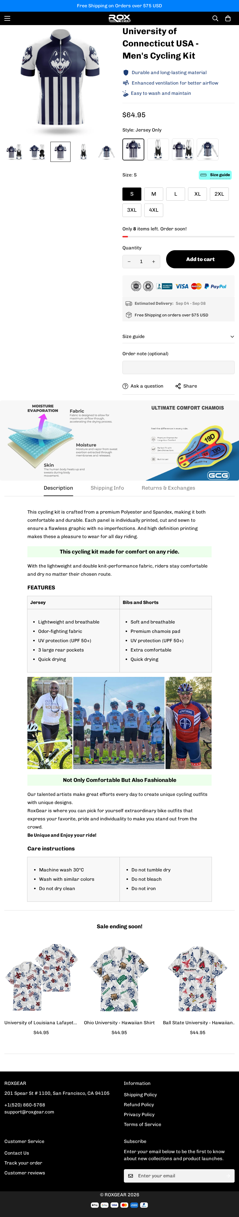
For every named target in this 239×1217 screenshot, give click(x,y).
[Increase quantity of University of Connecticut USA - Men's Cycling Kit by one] (153, 261)
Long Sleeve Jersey (208, 149)
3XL (132, 210)
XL (197, 194)
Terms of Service (142, 1124)
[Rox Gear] (120, 18)
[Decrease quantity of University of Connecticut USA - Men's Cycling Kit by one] (129, 261)
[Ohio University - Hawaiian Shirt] (120, 979)
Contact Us (16, 1153)
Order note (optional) (145, 353)
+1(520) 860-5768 (24, 1105)
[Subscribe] (228, 1176)
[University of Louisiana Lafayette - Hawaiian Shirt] (41, 979)
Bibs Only (158, 149)
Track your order (23, 1163)
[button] (228, 18)
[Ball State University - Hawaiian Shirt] (198, 979)
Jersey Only (133, 149)
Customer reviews (24, 1173)
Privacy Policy (139, 1114)
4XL (154, 210)
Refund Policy (139, 1104)
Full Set (183, 149)
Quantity (131, 248)
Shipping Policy (140, 1094)
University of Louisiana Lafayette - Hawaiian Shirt (41, 1023)
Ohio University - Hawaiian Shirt (119, 1022)
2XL (219, 194)
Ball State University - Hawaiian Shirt (198, 1023)
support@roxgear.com (29, 1112)
